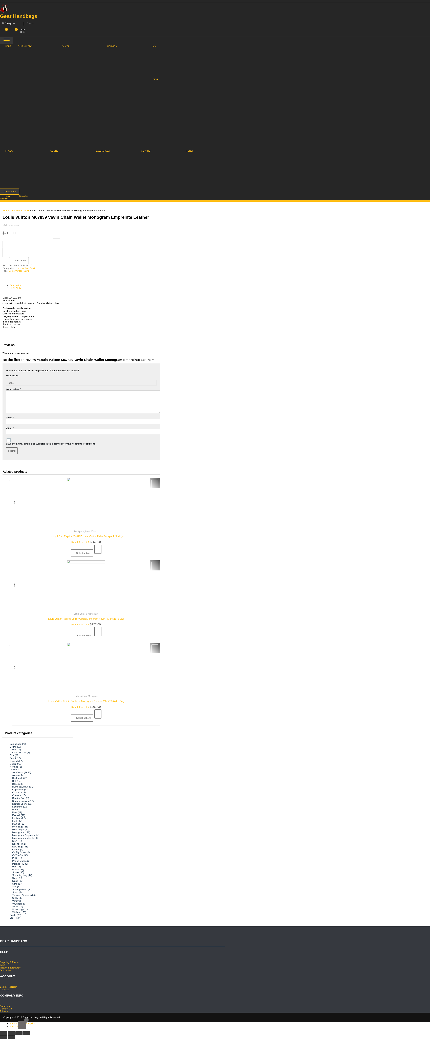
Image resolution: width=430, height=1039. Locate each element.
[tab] (83, 285)
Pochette (17, 863)
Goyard (14, 761)
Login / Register (8, 986)
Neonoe (16, 843)
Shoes (15, 872)
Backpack (79, 531)
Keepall (16, 815)
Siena (15, 878)
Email (10, 427)
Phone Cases (19, 861)
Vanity (15, 900)
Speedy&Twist (19, 889)
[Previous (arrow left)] (3, 1037)
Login (8, 196)
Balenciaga (16, 744)
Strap (15, 892)
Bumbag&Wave (20, 786)
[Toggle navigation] (6, 40)
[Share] (11, 1033)
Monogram (93, 614)
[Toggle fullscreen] (19, 1033)
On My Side (18, 852)
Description (16, 285)
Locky (15, 821)
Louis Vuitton (16, 210)
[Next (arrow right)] (11, 1037)
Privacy (4, 1011)
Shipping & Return (9, 962)
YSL (12, 918)
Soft (14, 886)
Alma (15, 775)
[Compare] (5, 277)
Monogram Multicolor (23, 838)
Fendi (13, 758)
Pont (14, 866)
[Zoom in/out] (26, 1033)
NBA (14, 841)
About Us (5, 1006)
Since (15, 881)
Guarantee (5, 970)
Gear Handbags (18, 16)
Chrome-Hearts (18, 752)
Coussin (16, 795)
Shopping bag (19, 875)
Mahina (16, 823)
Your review (13, 389)
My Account (10, 191)
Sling (14, 883)
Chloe (13, 749)
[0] (22, 1025)
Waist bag (17, 909)
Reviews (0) (16, 287)
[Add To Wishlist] (56, 243)
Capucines (18, 789)
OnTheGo (17, 855)
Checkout (5, 989)
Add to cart (21, 260)
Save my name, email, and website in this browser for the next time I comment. (51, 443)
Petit (14, 858)
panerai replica (17, 1026)
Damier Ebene (20, 803)
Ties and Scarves (21, 895)
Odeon (15, 849)
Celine (13, 746)
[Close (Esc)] (3, 1033)
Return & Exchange (10, 967)
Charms (16, 792)
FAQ (2, 965)
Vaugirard (17, 903)
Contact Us (6, 1008)
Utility (15, 898)
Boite (15, 783)
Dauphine (17, 806)
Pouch (15, 869)
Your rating (12, 375)
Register (23, 196)
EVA (14, 809)
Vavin (27, 210)
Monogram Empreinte (23, 835)
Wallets (16, 912)
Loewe (13, 769)
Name (10, 417)
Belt (14, 781)
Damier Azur (18, 798)
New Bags (17, 846)
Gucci (13, 764)
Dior (12, 755)
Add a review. (11, 225)
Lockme (16, 818)
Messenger (18, 829)
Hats (14, 812)
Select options (83, 553)
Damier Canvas (20, 801)
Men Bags (17, 826)
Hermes (14, 766)
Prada (13, 915)
